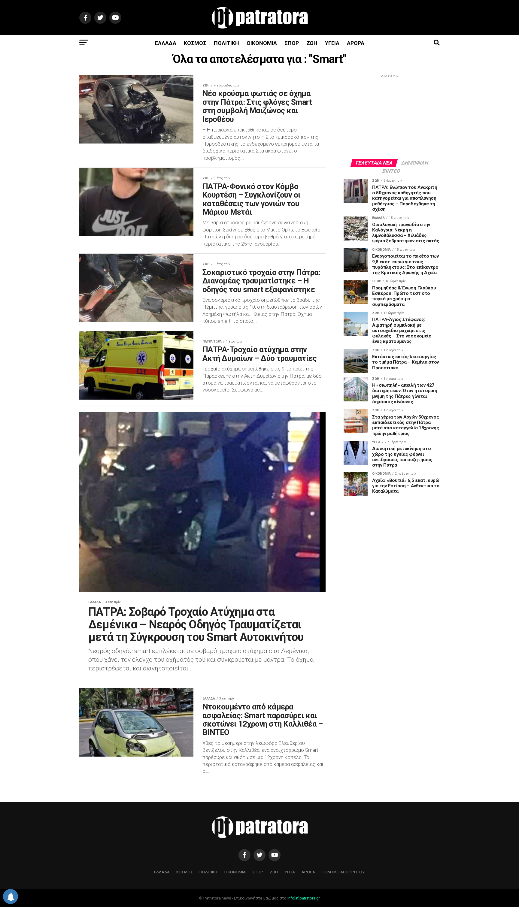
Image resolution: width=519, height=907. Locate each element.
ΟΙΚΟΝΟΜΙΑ (262, 43)
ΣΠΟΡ (291, 43)
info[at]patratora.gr (303, 898)
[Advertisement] (392, 116)
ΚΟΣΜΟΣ (195, 43)
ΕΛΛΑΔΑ (165, 43)
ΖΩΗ (311, 43)
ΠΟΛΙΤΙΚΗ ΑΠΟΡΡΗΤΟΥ (343, 871)
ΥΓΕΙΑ (332, 43)
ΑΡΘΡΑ (355, 43)
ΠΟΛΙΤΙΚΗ (226, 43)
